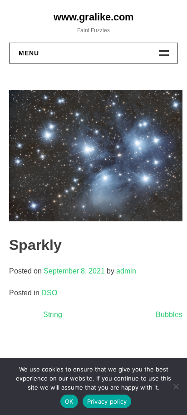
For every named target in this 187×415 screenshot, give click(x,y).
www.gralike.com (94, 17)
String (52, 314)
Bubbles (169, 314)
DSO (49, 293)
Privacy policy (107, 401)
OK (69, 401)
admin (126, 271)
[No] (175, 386)
